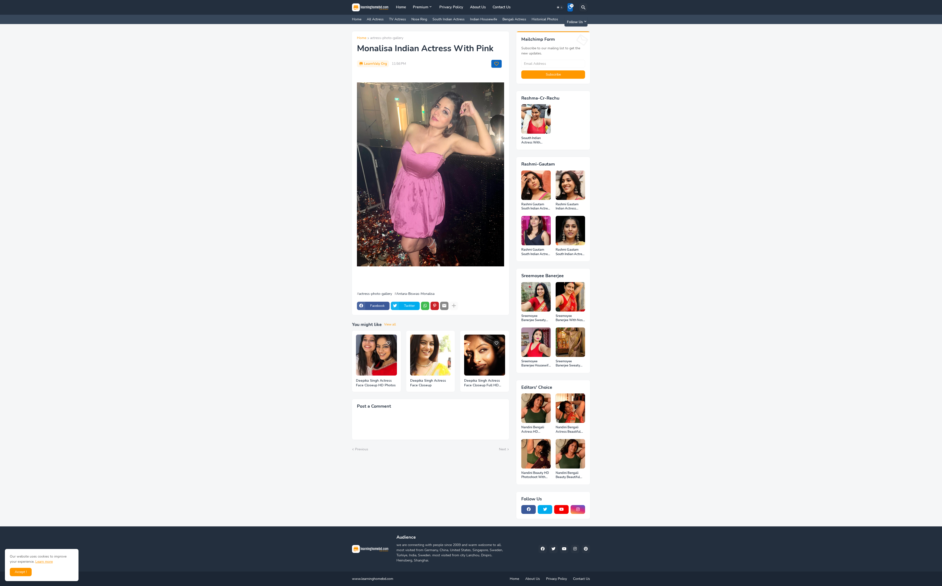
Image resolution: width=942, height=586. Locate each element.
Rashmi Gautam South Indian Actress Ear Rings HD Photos (570, 252)
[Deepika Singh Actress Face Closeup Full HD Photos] (484, 355)
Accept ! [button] (21, 572)
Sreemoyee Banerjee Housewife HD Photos (535, 363)
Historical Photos (545, 19)
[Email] (444, 306)
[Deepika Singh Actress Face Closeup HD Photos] (376, 355)
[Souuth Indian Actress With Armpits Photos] (536, 119)
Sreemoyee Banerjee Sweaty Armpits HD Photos (535, 318)
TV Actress (397, 19)
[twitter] (545, 509)
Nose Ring (419, 19)
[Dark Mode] (560, 7)
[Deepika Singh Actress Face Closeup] (430, 355)
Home (401, 7)
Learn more (44, 561)
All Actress (375, 19)
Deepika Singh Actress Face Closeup (428, 383)
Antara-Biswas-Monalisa (415, 294)
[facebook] (528, 509)
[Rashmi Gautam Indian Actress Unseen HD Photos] (570, 185)
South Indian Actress (448, 19)
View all (390, 324)
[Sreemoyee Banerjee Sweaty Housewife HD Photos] (570, 342)
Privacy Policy (451, 7)
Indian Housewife (483, 19)
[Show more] (454, 306)
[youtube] (561, 509)
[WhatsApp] (425, 306)
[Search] (583, 7)
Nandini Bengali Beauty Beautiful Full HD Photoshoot (570, 475)
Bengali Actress (514, 19)
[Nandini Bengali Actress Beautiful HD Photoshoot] (570, 408)
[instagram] (578, 509)
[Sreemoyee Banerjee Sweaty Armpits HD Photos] (536, 297)
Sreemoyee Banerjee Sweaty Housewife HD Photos (568, 363)
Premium (420, 7)
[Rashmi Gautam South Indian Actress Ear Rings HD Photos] (570, 230)
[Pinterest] (435, 306)
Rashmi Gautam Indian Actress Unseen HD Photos (569, 206)
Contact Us (501, 7)
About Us (478, 7)
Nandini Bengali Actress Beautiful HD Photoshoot (568, 429)
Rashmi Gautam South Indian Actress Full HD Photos (536, 206)
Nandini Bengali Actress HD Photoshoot (532, 429)
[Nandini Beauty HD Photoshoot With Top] (536, 454)
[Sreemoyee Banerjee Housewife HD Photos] (536, 342)
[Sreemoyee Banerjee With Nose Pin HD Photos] (570, 297)
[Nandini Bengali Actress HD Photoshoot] (536, 408)
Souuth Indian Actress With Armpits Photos (532, 140)
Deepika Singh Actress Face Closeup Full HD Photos (482, 383)
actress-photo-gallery (386, 38)
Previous (361, 449)
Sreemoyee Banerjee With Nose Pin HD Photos (570, 318)
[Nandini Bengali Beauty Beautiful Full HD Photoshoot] (570, 454)
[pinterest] (586, 549)
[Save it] (496, 64)
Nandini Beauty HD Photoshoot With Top (535, 475)
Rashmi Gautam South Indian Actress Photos (536, 252)
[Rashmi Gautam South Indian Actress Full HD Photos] (536, 185)
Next (502, 449)
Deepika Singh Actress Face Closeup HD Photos (376, 383)
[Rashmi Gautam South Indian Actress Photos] (536, 230)
